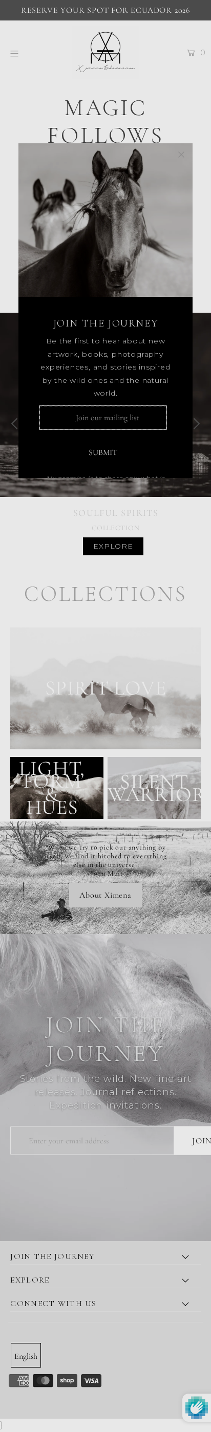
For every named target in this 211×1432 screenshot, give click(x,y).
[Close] (181, 154)
